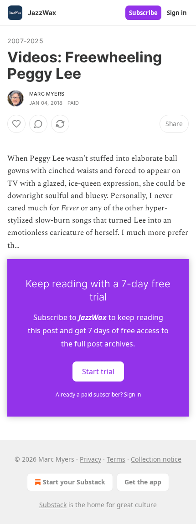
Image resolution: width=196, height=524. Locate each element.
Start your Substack (74, 482)
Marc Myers (46, 94)
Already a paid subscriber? (98, 394)
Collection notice (156, 459)
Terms (116, 459)
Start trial (98, 371)
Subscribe (143, 13)
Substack (53, 504)
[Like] (16, 124)
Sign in (177, 13)
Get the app (142, 482)
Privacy (90, 459)
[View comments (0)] (38, 124)
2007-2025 (25, 41)
